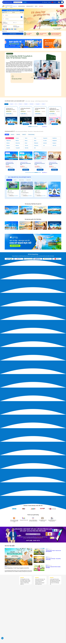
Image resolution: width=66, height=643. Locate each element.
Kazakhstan (55, 138)
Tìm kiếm (24, 2)
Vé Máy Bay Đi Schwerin (11, 211)
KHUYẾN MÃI (41, 6)
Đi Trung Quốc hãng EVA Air (40, 192)
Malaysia (8, 145)
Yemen (26, 138)
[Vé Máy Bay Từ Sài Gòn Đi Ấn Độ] (25, 156)
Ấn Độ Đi (7, 153)
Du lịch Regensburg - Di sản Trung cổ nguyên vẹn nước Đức (17, 568)
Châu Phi (24, 134)
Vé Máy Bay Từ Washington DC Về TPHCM (40, 226)
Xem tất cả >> (44, 126)
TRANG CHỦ (15, 6)
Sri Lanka (45, 140)
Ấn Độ (7, 138)
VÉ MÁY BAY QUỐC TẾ (29, 6)
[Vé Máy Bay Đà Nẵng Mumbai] (40, 156)
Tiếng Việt (54, 2)
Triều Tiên (54, 145)
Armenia (17, 138)
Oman (35, 138)
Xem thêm (16, 195)
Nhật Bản (26, 147)
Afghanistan (8, 140)
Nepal (35, 140)
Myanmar (17, 145)
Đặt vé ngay (11, 124)
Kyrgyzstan (45, 138)
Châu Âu (12, 134)
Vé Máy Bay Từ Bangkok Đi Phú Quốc (25, 226)
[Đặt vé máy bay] (62, 2)
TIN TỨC (36, 6)
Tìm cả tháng (21, 31)
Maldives (17, 140)
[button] (51, 47)
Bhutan (26, 140)
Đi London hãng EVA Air (25, 192)
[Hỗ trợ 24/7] (59, 2)
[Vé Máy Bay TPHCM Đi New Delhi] (11, 156)
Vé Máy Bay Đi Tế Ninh (25, 211)
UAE (35, 147)
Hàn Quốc (8, 147)
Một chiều (5, 12)
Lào (44, 145)
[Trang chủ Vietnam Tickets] (7, 2)
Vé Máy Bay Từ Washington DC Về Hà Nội (54, 226)
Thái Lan (26, 145)
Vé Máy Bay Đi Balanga (40, 211)
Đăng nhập (45, 2)
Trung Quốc (18, 147)
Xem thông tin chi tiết (11, 212)
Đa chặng (21, 12)
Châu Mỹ (18, 134)
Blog (6, 566)
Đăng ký (49, 2)
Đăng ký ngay (33, 534)
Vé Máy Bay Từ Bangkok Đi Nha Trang (11, 226)
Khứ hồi (13, 12)
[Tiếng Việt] (52, 2)
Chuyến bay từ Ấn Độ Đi (9, 162)
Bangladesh (55, 140)
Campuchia (36, 145)
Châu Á (7, 134)
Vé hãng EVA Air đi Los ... (11, 192)
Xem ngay (54, 195)
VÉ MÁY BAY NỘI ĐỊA (21, 6)
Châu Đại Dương (31, 134)
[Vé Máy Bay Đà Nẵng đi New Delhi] (54, 156)
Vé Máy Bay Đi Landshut (54, 211)
